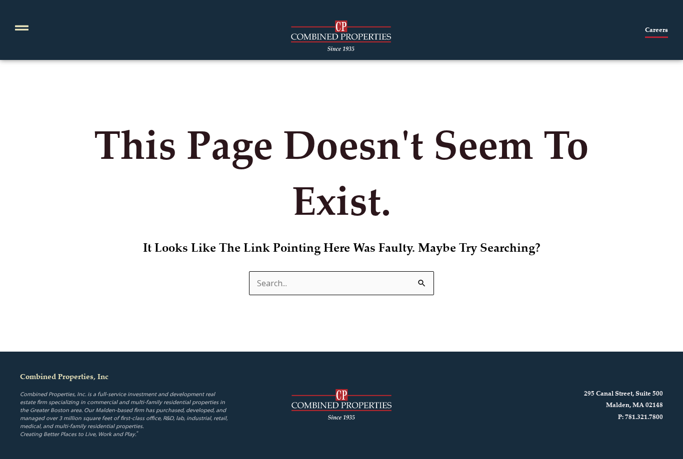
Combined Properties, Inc (64, 376)
